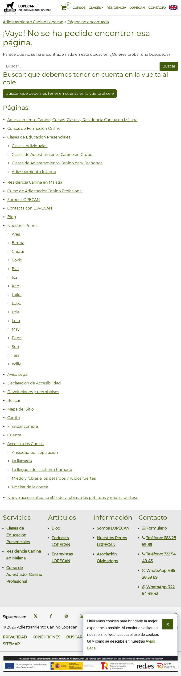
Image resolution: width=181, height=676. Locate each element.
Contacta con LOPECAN (29, 208)
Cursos (79, 7)
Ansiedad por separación (35, 452)
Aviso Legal (17, 374)
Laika (16, 295)
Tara (15, 355)
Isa (14, 277)
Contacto (157, 7)
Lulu (16, 321)
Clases (95, 7)
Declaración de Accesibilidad (34, 383)
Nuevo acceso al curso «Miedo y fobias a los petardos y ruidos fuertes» (72, 497)
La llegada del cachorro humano (42, 469)
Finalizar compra (22, 426)
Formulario (156, 528)
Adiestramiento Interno (34, 172)
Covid (17, 260)
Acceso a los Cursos (25, 444)
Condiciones (46, 637)
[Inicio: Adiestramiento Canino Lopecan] (27, 8)
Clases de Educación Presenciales (38, 137)
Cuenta (14, 435)
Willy (16, 364)
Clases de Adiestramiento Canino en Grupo (52, 154)
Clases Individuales (29, 146)
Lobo (16, 303)
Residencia (116, 7)
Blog (11, 217)
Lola (15, 312)
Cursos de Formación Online (34, 128)
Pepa (16, 338)
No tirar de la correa (30, 487)
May (16, 329)
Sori (15, 346)
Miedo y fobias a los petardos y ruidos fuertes (54, 478)
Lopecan (137, 7)
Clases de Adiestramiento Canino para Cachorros (57, 163)
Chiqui (18, 251)
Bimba (18, 243)
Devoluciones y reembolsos (33, 392)
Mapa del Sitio (20, 409)
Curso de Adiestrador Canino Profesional (44, 191)
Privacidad (15, 637)
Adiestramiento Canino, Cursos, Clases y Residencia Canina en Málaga (72, 120)
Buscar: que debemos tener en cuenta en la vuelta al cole (60, 93)
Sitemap (11, 644)
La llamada (22, 461)
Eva (15, 269)
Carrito (13, 417)
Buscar (13, 400)
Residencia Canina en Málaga (34, 182)
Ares (16, 234)
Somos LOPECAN (23, 200)
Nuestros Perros (22, 225)
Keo (15, 286)
